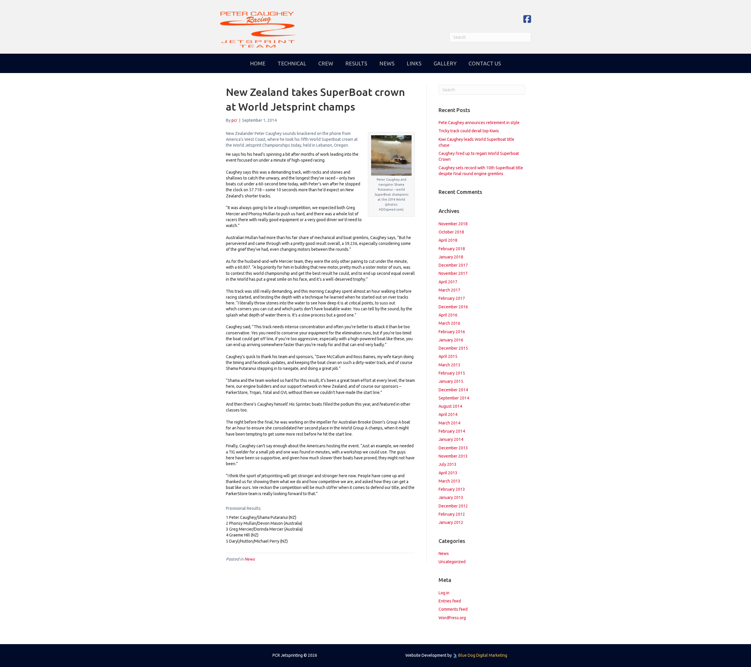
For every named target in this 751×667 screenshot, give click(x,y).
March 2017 (449, 290)
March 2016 (449, 323)
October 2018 (451, 232)
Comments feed (453, 609)
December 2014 (453, 389)
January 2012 (451, 522)
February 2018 (452, 248)
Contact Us (484, 63)
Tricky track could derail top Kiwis (469, 130)
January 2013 (451, 497)
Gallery (445, 63)
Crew (325, 63)
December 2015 (453, 348)
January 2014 (451, 439)
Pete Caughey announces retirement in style (479, 122)
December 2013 (453, 448)
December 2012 (453, 506)
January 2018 (451, 257)
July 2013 (447, 464)
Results (356, 63)
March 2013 (449, 481)
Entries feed (450, 601)
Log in (444, 592)
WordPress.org (452, 617)
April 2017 (448, 282)
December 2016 (453, 306)
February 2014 (452, 431)
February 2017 (452, 298)
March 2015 (449, 365)
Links (414, 63)
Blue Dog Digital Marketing (482, 655)
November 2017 (453, 273)
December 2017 (453, 265)
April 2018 (448, 240)
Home (257, 63)
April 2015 (448, 356)
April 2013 (448, 472)
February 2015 (452, 373)
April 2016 (448, 315)
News (387, 63)
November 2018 (453, 223)
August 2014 (450, 406)
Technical (292, 63)
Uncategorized (452, 561)
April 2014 (448, 414)
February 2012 (452, 514)
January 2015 (451, 381)
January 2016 (451, 340)
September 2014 (454, 398)
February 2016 (452, 331)
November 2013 (453, 456)
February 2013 (452, 489)
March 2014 (449, 423)
